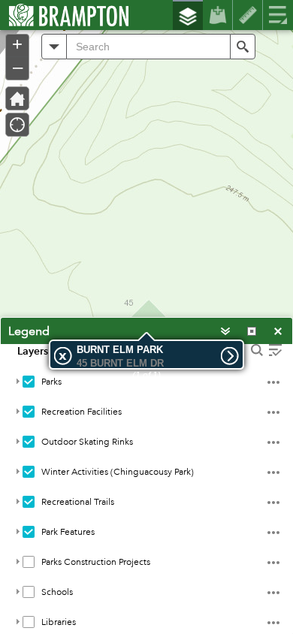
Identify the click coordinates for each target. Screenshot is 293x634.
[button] (54, 46)
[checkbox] (29, 382)
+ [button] (17, 44)
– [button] (18, 67)
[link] (64, 15)
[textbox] (148, 46)
